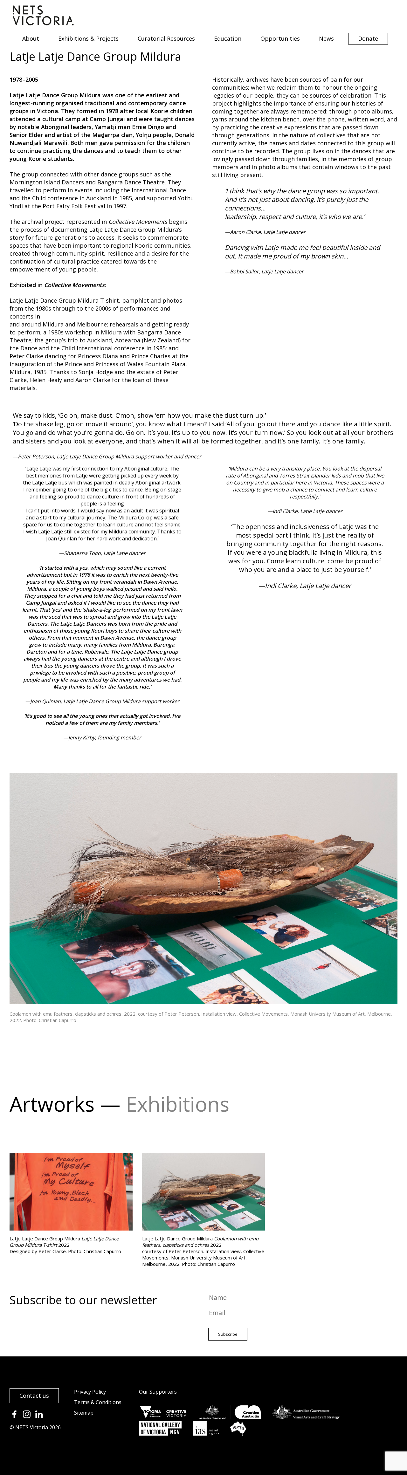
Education (227, 38)
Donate (368, 38)
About (30, 38)
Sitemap (83, 1412)
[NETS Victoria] (43, 23)
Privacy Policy (90, 1391)
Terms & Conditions (97, 1402)
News (326, 38)
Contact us (34, 1395)
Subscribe (228, 1334)
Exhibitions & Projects (88, 38)
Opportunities (280, 38)
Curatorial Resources (166, 38)
